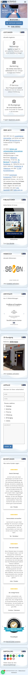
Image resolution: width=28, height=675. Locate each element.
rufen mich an (17, 190)
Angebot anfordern (13, 283)
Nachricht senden (14, 120)
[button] (5, 656)
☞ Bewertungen (14, 20)
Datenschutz (22, 670)
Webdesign (13, 158)
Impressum (14, 672)
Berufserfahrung (14, 140)
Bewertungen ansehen (13, 642)
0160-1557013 (15, 26)
